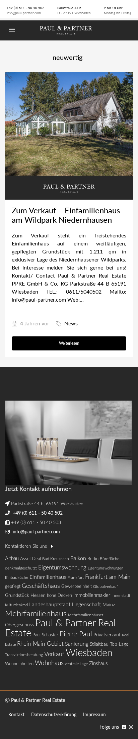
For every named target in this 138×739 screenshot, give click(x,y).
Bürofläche (109, 559)
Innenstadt (121, 596)
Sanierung (76, 644)
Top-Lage (119, 644)
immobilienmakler (91, 595)
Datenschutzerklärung (53, 715)
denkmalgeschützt (21, 568)
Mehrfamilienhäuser (85, 615)
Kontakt (16, 715)
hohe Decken (59, 596)
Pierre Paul (76, 634)
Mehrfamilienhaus (36, 614)
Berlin (92, 559)
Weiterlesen (69, 343)
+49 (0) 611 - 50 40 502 (25, 8)
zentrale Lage (76, 664)
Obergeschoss (19, 625)
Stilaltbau (99, 644)
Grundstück (17, 595)
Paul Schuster (45, 635)
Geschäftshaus (41, 586)
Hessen (38, 595)
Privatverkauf (107, 634)
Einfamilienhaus (47, 577)
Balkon (78, 558)
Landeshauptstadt (49, 604)
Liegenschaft (86, 604)
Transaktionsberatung (24, 655)
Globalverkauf (105, 587)
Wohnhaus (49, 663)
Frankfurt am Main (107, 577)
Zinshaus (98, 663)
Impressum (94, 715)
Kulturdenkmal (16, 605)
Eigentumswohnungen (105, 568)
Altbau (12, 558)
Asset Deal (30, 559)
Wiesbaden (89, 653)
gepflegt (12, 587)
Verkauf (54, 654)
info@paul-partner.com (24, 13)
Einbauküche (16, 577)
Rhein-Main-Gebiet (40, 644)
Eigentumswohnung (62, 567)
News (71, 323)
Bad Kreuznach (55, 559)
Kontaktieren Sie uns (26, 546)
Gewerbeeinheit (76, 587)
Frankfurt (76, 577)
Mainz (108, 604)
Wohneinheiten (19, 664)
